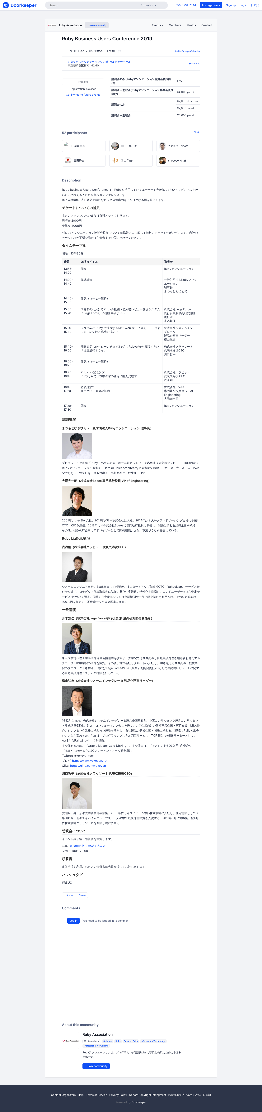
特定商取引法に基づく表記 (184, 1094)
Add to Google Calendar (187, 51)
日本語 (255, 5)
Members (175, 25)
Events (156, 25)
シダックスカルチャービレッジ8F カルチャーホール (100, 61)
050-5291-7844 (185, 5)
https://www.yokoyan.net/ (90, 760)
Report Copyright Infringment (147, 1094)
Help (81, 1094)
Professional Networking (96, 1045)
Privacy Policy (118, 1094)
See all (196, 131)
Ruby (118, 1041)
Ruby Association (70, 25)
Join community (97, 25)
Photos (191, 25)
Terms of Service (96, 1094)
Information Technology (153, 1041)
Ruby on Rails (131, 1041)
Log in (243, 5)
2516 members (91, 1041)
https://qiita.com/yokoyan (88, 765)
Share (69, 895)
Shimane (107, 1041)
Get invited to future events (83, 94)
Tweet (82, 895)
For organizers (211, 5)
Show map (194, 63)
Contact (206, 25)
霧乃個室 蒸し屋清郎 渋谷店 (87, 846)
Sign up (231, 5)
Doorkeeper (139, 1102)
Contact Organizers (63, 1094)
